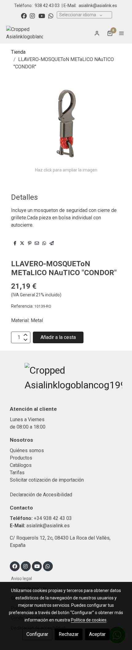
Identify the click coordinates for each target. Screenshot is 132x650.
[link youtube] (41, 15)
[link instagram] (32, 15)
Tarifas (17, 472)
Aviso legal (21, 578)
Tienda (18, 52)
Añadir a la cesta (58, 337)
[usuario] (97, 33)
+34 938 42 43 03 (53, 518)
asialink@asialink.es (98, 5)
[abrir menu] (121, 33)
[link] (24, 33)
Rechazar (69, 634)
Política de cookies (89, 619)
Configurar (37, 634)
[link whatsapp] (50, 15)
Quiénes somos (27, 450)
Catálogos (21, 465)
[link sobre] (66, 381)
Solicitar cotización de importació (45, 480)
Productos (21, 458)
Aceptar (97, 634)
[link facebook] (24, 15)
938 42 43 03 (47, 5)
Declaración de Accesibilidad (41, 495)
